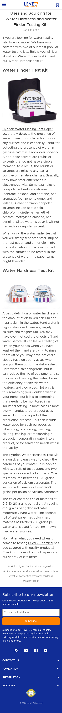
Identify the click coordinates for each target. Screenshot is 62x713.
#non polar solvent (48, 571)
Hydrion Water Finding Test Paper (27, 129)
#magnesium (46, 566)
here (32, 557)
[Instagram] (16, 650)
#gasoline (23, 566)
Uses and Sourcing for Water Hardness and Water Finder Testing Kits (31, 19)
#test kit (13, 576)
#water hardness (43, 576)
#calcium (13, 566)
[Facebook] (36, 650)
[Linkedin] (26, 650)
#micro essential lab (14, 571)
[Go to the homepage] (31, 5)
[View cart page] (57, 4)
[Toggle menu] (5, 5)
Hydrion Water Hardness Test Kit (33, 455)
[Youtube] (45, 650)
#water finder (26, 576)
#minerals (31, 571)
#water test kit (31, 581)
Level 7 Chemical (40, 543)
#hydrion (34, 566)
